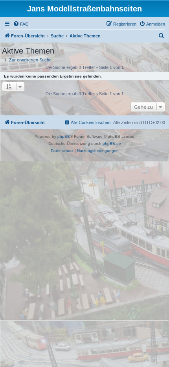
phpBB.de (112, 143)
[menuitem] (21, 24)
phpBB (63, 136)
